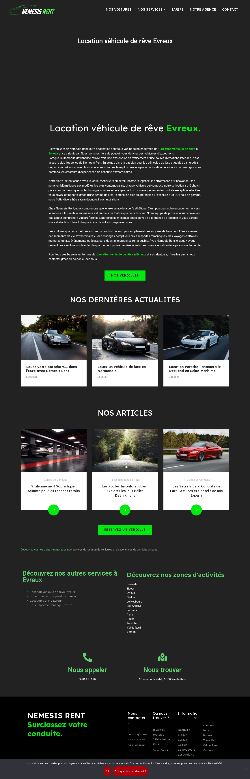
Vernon (208, 750)
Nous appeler (87, 670)
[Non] (245, 769)
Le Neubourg (186, 749)
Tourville (208, 740)
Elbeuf (182, 734)
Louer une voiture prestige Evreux (53, 596)
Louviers (208, 725)
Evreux (182, 739)
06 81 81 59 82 (136, 745)
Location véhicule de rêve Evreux (52, 592)
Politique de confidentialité (130, 771)
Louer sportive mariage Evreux (51, 605)
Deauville (184, 730)
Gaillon (182, 744)
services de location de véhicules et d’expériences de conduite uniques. (115, 549)
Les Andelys (186, 754)
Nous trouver (162, 670)
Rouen (207, 735)
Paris (206, 730)
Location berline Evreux (46, 600)
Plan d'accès (161, 750)
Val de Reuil (210, 745)
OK (107, 771)
